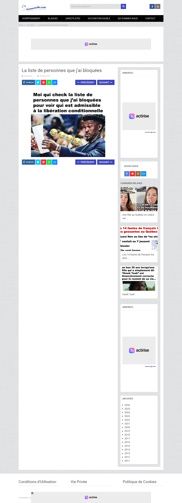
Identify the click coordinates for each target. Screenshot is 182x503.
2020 (127, 427)
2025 (127, 408)
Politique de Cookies (139, 482)
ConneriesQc (28, 76)
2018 (127, 434)
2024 (127, 412)
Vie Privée (79, 482)
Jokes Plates (72, 18)
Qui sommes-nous (128, 18)
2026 (127, 404)
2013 (127, 453)
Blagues (53, 18)
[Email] (143, 173)
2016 (127, 442)
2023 (127, 416)
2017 (127, 438)
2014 (127, 449)
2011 (127, 460)
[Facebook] (127, 173)
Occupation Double (99, 18)
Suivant (104, 82)
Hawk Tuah (128, 294)
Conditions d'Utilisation (37, 482)
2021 (127, 423)
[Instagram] (138, 173)
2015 (127, 445)
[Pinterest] (132, 173)
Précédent (87, 82)
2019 (127, 431)
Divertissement (31, 18)
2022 (127, 419)
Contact (150, 18)
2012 (127, 457)
